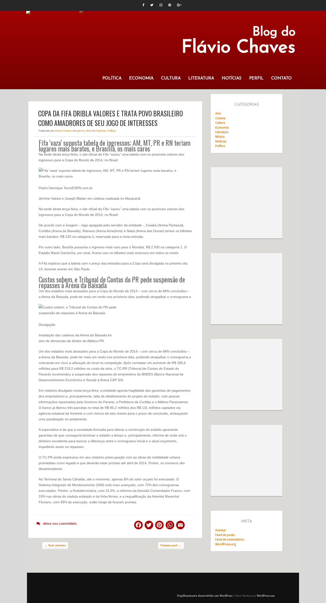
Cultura (171, 78)
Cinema (220, 118)
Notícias (232, 78)
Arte (218, 113)
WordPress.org (225, 544)
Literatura (201, 78)
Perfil (256, 78)
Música (220, 137)
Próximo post (171, 545)
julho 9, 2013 (84, 130)
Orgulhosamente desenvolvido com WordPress (204, 596)
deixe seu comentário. (60, 523)
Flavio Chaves (63, 130)
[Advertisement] (246, 203)
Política (111, 78)
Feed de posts (225, 535)
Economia (141, 78)
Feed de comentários (229, 539)
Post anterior (55, 545)
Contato (281, 78)
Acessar (220, 530)
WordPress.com (266, 596)
